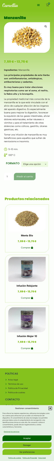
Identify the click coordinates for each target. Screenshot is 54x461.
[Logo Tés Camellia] (10, 5)
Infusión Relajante (27, 285)
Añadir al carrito (24, 176)
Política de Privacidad (29, 458)
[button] (50, 408)
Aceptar (27, 438)
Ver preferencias (27, 452)
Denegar (27, 445)
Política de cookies (14, 458)
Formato (12, 163)
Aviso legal (42, 458)
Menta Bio (27, 235)
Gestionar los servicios (11, 432)
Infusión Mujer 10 (27, 336)
